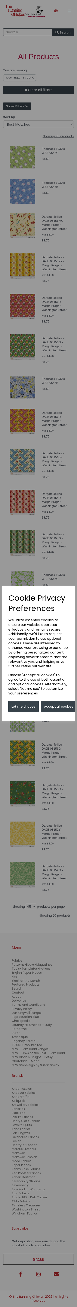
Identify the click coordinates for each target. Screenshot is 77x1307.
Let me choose (24, 706)
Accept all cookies (58, 706)
